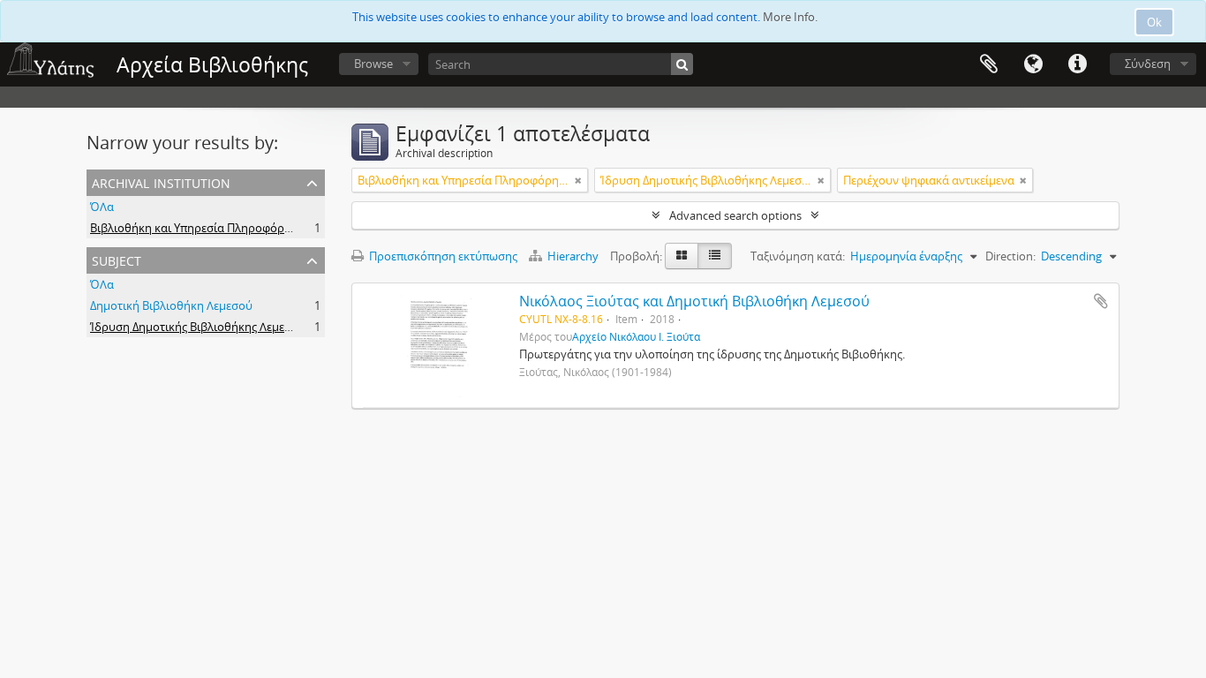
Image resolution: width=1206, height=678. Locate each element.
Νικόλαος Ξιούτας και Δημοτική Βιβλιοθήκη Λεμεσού (694, 301)
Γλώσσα (1033, 64)
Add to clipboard (1101, 301)
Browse (373, 64)
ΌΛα (102, 207)
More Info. (790, 17)
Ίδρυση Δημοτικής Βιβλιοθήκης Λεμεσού (197, 327)
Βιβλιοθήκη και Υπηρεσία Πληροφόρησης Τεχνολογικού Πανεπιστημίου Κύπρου (303, 228)
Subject (116, 259)
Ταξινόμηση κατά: (797, 256)
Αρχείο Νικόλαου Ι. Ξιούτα (636, 336)
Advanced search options (735, 215)
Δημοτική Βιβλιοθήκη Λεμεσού (171, 305)
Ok (1154, 22)
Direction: (1010, 256)
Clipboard (989, 64)
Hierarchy (573, 256)
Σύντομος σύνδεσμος (1077, 64)
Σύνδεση (1148, 64)
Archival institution (161, 181)
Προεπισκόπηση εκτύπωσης (441, 256)
